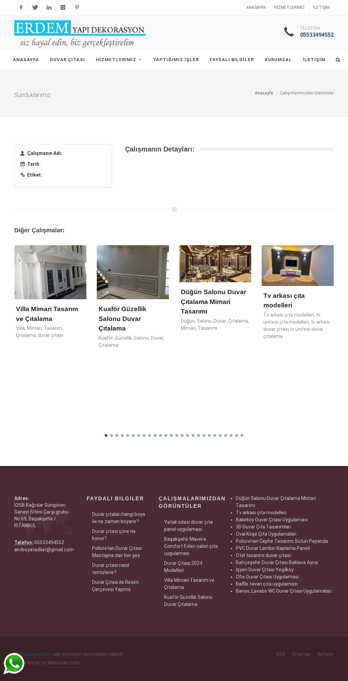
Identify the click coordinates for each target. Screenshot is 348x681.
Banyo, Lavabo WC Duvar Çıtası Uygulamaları (284, 591)
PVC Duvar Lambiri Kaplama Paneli (273, 548)
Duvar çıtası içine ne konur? (114, 534)
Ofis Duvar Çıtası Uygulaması (267, 576)
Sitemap (301, 654)
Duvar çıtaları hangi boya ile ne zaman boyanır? (118, 518)
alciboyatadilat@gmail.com (44, 549)
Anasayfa (256, 7)
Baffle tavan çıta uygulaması (267, 584)
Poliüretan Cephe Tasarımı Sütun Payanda (282, 541)
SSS (280, 654)
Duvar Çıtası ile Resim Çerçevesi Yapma (115, 585)
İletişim (321, 7)
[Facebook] (21, 7)
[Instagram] (63, 7)
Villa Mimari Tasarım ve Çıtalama (189, 583)
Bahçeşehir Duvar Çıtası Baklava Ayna (277, 562)
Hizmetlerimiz (289, 7)
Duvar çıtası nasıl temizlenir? (110, 568)
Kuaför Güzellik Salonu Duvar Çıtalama (122, 318)
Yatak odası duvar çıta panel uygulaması (188, 525)
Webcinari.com (63, 662)
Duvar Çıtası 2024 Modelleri (183, 566)
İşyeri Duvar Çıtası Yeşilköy (265, 569)
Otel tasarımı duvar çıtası (263, 555)
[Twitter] (35, 7)
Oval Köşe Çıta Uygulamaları (266, 534)
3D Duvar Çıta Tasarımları (263, 527)
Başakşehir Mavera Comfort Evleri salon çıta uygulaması (191, 546)
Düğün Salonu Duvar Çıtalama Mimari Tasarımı (213, 301)
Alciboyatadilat (35, 654)
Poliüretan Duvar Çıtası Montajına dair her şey (117, 551)
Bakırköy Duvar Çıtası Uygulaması (272, 519)
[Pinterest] (77, 7)
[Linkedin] (49, 7)
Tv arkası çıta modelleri (261, 512)
